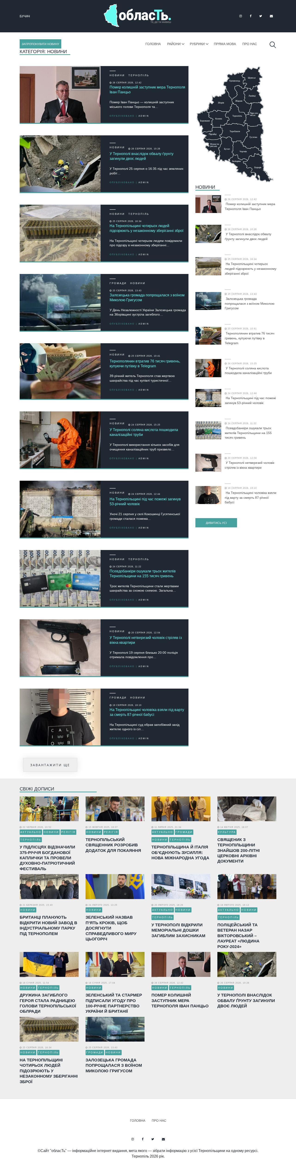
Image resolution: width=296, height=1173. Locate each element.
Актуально (30, 832)
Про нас (249, 44)
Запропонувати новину (40, 44)
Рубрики (197, 44)
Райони (174, 44)
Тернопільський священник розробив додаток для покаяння (113, 845)
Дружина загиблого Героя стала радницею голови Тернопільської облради (48, 1003)
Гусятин (27, 16)
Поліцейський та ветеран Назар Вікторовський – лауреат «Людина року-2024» (238, 936)
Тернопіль (138, 75)
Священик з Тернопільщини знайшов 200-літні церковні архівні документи (238, 850)
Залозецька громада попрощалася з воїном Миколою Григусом (147, 297)
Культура (227, 832)
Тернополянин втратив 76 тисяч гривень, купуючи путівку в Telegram (145, 363)
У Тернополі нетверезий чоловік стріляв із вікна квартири (146, 640)
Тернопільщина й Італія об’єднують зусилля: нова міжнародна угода (180, 852)
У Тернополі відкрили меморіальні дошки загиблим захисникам (178, 930)
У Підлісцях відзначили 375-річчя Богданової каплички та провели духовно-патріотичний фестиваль (47, 858)
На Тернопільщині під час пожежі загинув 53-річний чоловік (145, 501)
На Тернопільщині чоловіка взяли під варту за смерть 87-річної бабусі (147, 712)
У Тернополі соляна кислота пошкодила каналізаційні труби (144, 432)
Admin (144, 116)
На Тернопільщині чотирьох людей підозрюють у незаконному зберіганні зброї (146, 228)
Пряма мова (225, 44)
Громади (118, 283)
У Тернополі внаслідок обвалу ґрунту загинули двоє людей (141, 156)
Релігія (68, 832)
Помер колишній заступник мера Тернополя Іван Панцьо (147, 89)
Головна (153, 44)
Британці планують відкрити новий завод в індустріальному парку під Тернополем (48, 925)
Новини (117, 75)
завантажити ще (50, 765)
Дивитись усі (216, 523)
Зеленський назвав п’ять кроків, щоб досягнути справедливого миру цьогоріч (111, 928)
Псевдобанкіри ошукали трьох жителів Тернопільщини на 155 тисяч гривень (143, 573)
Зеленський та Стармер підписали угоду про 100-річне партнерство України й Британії (114, 1003)
